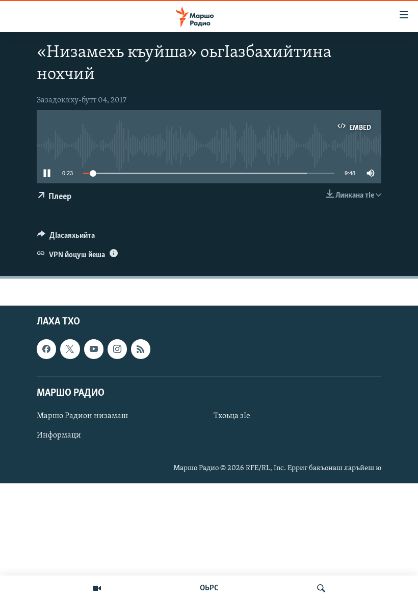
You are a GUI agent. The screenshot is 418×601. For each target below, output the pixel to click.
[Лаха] (321, 588)
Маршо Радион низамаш (82, 416)
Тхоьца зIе (232, 416)
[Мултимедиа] (97, 588)
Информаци (59, 435)
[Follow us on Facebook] (46, 349)
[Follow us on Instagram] (117, 349)
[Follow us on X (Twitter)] (70, 349)
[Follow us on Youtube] (93, 349)
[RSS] (140, 349)
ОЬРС (209, 588)
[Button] (66, 238)
